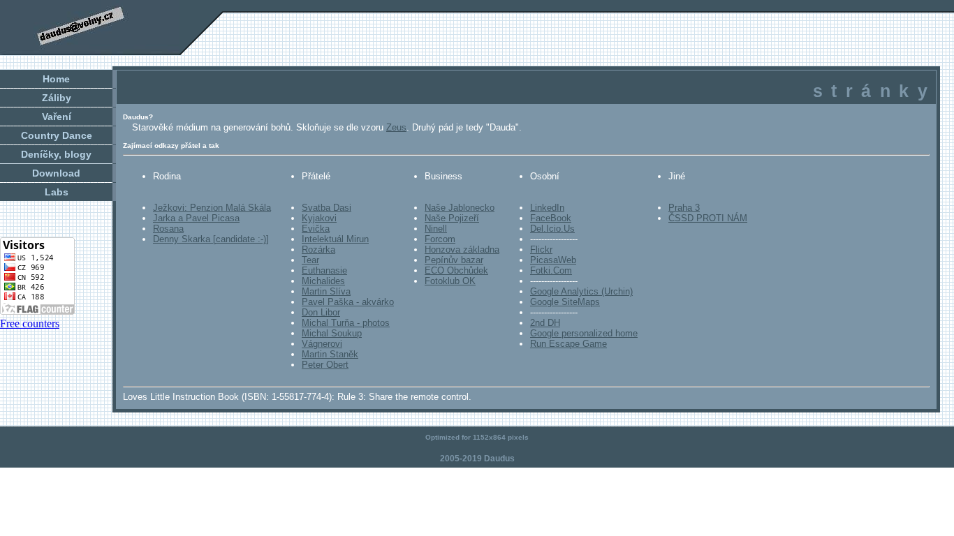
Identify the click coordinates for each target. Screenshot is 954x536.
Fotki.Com (551, 270)
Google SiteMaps (565, 302)
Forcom (440, 239)
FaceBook (550, 218)
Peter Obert (325, 364)
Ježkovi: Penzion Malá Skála (212, 207)
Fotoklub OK (450, 281)
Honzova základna (462, 249)
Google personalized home (584, 333)
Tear (310, 260)
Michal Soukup (332, 333)
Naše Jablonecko (459, 207)
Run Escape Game (568, 343)
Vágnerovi (322, 343)
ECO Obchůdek (456, 270)
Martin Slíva (326, 291)
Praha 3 (684, 207)
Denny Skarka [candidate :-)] (211, 239)
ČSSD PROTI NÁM (707, 218)
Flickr (541, 249)
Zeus (396, 127)
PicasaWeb (553, 260)
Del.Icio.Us (552, 228)
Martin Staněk (330, 354)
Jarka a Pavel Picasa (196, 218)
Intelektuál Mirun (335, 239)
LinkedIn (547, 207)
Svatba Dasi (326, 207)
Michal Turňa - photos (346, 323)
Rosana (168, 228)
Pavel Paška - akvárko (348, 302)
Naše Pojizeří (452, 218)
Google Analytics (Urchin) (581, 291)
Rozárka (318, 249)
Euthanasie (324, 270)
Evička (316, 228)
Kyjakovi (319, 218)
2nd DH (545, 323)
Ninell (436, 228)
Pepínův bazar (454, 260)
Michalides (323, 281)
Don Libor (321, 312)
